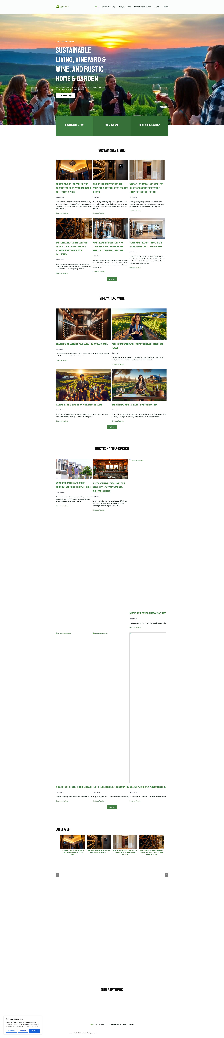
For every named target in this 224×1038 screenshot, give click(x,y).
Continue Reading (62, 213)
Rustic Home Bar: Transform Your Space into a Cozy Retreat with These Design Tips (109, 487)
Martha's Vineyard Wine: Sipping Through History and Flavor (138, 345)
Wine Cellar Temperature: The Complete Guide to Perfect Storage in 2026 (110, 188)
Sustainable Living (108, 7)
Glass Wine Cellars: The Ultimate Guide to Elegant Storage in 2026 (146, 244)
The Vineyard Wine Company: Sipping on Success (134, 404)
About (156, 7)
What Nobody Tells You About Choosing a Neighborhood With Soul (73, 485)
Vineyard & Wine (125, 7)
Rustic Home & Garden (142, 7)
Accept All (34, 1031)
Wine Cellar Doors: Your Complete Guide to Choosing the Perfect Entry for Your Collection (146, 188)
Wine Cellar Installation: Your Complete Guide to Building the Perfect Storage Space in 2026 (108, 246)
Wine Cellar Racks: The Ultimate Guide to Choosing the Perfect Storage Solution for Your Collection (71, 248)
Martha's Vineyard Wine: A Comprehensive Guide (79, 404)
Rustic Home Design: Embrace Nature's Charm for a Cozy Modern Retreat (165, 613)
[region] (23, 1025)
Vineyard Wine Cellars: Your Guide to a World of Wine (82, 344)
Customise (11, 1031)
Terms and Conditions (114, 1024)
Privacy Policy (100, 1024)
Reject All (23, 1031)
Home (96, 7)
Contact (165, 7)
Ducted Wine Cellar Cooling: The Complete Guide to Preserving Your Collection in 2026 (73, 188)
